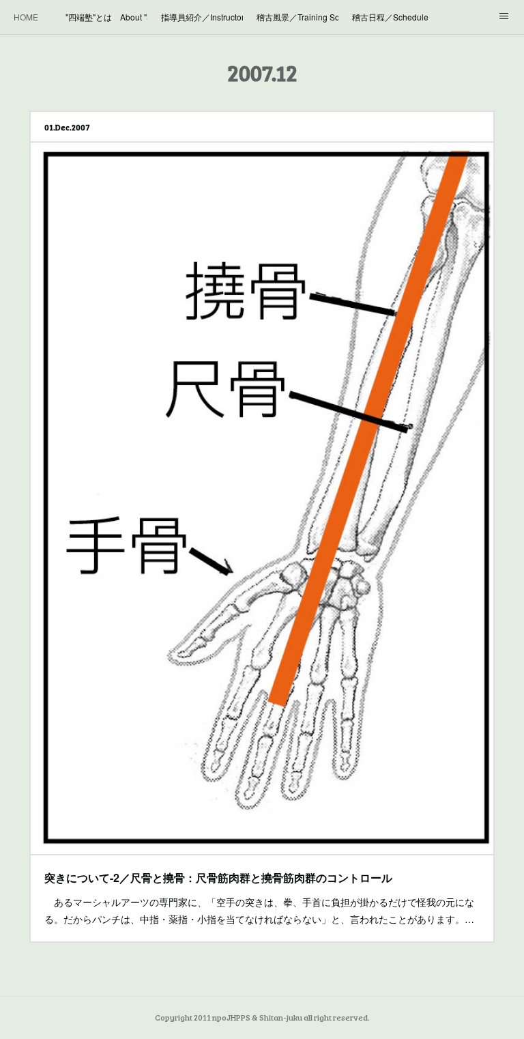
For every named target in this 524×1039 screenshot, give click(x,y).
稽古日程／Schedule (390, 17)
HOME (26, 17)
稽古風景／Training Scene (297, 17)
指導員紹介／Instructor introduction (202, 17)
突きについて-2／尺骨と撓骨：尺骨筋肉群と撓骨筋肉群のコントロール (218, 877)
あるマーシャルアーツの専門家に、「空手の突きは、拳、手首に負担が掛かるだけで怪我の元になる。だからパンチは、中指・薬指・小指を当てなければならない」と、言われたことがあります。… (259, 910)
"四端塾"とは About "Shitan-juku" (106, 17)
